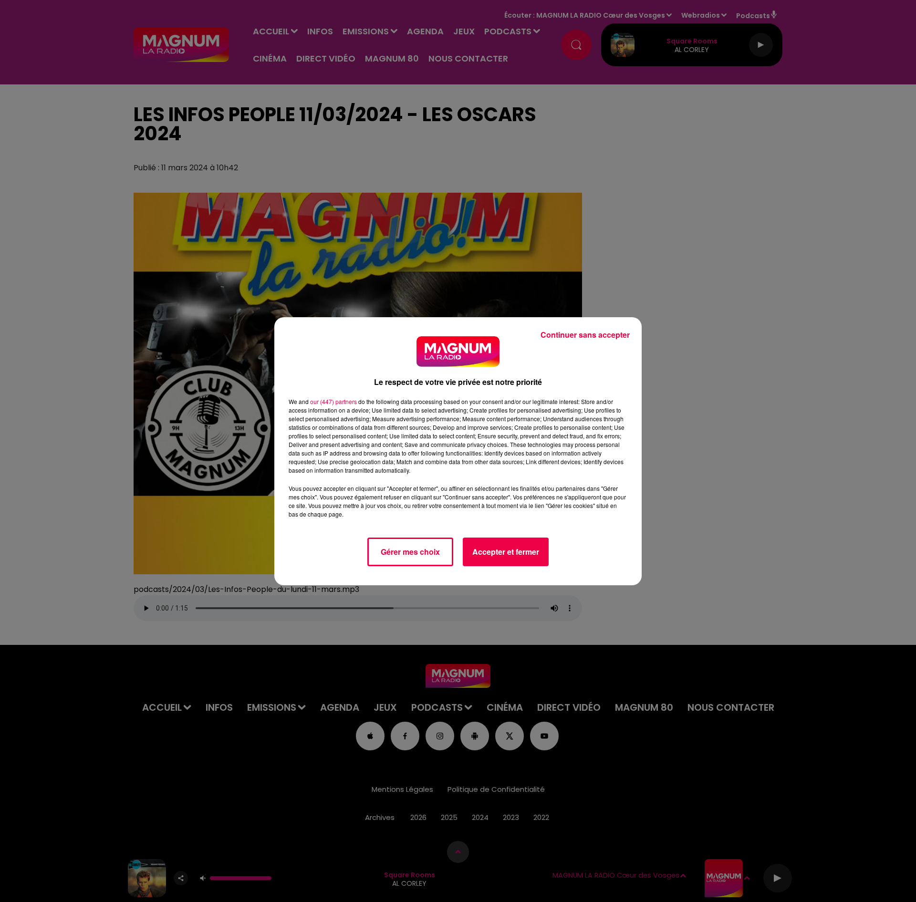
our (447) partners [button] (333, 401)
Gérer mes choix (410, 551)
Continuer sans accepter (585, 334)
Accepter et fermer (505, 551)
